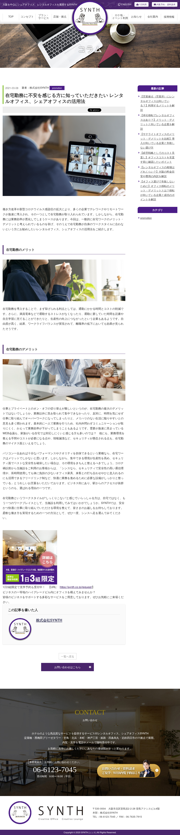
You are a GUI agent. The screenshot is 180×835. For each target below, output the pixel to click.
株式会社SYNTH (49, 620)
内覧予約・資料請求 (165, 4)
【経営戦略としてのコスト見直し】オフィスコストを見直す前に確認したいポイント (157, 157)
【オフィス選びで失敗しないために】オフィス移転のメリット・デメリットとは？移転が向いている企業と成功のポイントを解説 (157, 190)
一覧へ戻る (67, 656)
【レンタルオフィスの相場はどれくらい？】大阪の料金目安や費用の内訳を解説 (157, 171)
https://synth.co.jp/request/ (76, 587)
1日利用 (143, 4)
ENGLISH (125, 4)
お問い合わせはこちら (67, 667)
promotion (57, 87)
